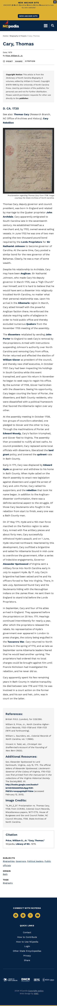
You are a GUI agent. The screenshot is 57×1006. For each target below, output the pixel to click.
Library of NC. (23, 844)
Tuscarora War (15, 641)
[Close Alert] (55, 1)
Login (27, 946)
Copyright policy (35, 991)
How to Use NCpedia (27, 941)
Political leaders (35, 861)
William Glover (11, 359)
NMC (36, 993)
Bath (5, 874)
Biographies (9, 861)
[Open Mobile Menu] (46, 25)
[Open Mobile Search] (51, 25)
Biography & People (18, 36)
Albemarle (24, 303)
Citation (30, 61)
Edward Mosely (12, 433)
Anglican (26, 273)
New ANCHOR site (28, 16)
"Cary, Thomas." (36, 840)
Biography (8, 883)
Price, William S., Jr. (14, 56)
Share (19, 61)
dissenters (14, 334)
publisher (23, 98)
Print (9, 61)
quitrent (42, 454)
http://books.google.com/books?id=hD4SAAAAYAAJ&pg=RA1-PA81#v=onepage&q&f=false (22, 787)
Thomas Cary (21, 114)
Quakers (31, 324)
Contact (27, 932)
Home (5, 36)
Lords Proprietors (31, 242)
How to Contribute (27, 937)
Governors (21, 861)
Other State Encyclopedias (27, 951)
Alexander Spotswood (15, 564)
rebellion (31, 490)
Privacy (27, 955)
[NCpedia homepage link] (11, 24)
